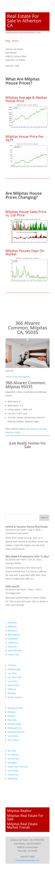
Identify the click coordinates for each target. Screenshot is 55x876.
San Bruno (13, 735)
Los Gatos (12, 681)
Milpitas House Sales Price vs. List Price (26, 213)
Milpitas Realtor (19, 810)
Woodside (13, 778)
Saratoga (12, 762)
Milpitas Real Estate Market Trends (22, 825)
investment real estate (17, 533)
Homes (15, 40)
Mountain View (15, 707)
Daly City (12, 646)
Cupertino (13, 642)
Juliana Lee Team (17, 529)
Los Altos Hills (15, 677)
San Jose (12, 750)
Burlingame (14, 634)
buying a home (13, 563)
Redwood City (15, 727)
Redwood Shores (16, 731)
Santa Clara (13, 758)
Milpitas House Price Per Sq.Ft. (25, 138)
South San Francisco (18, 766)
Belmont (12, 626)
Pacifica (11, 715)
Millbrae (12, 689)
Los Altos (12, 673)
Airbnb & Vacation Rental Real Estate (27, 526)
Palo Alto (12, 719)
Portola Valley (14, 723)
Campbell (13, 638)
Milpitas (12, 693)
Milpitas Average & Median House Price (26, 99)
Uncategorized (13, 593)
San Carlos (13, 739)
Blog (8, 40)
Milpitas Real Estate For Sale (25, 817)
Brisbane (12, 630)
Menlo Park (13, 685)
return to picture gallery (18, 376)
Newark (11, 711)
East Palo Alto (15, 650)
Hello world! (12, 586)
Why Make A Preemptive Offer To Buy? (27, 556)
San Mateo (13, 754)
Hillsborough (14, 669)
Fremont (12, 665)
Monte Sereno (15, 697)
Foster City (13, 654)
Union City (13, 774)
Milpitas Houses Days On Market (25, 252)
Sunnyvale (13, 770)
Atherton (12, 622)
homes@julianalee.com (27, 860)
